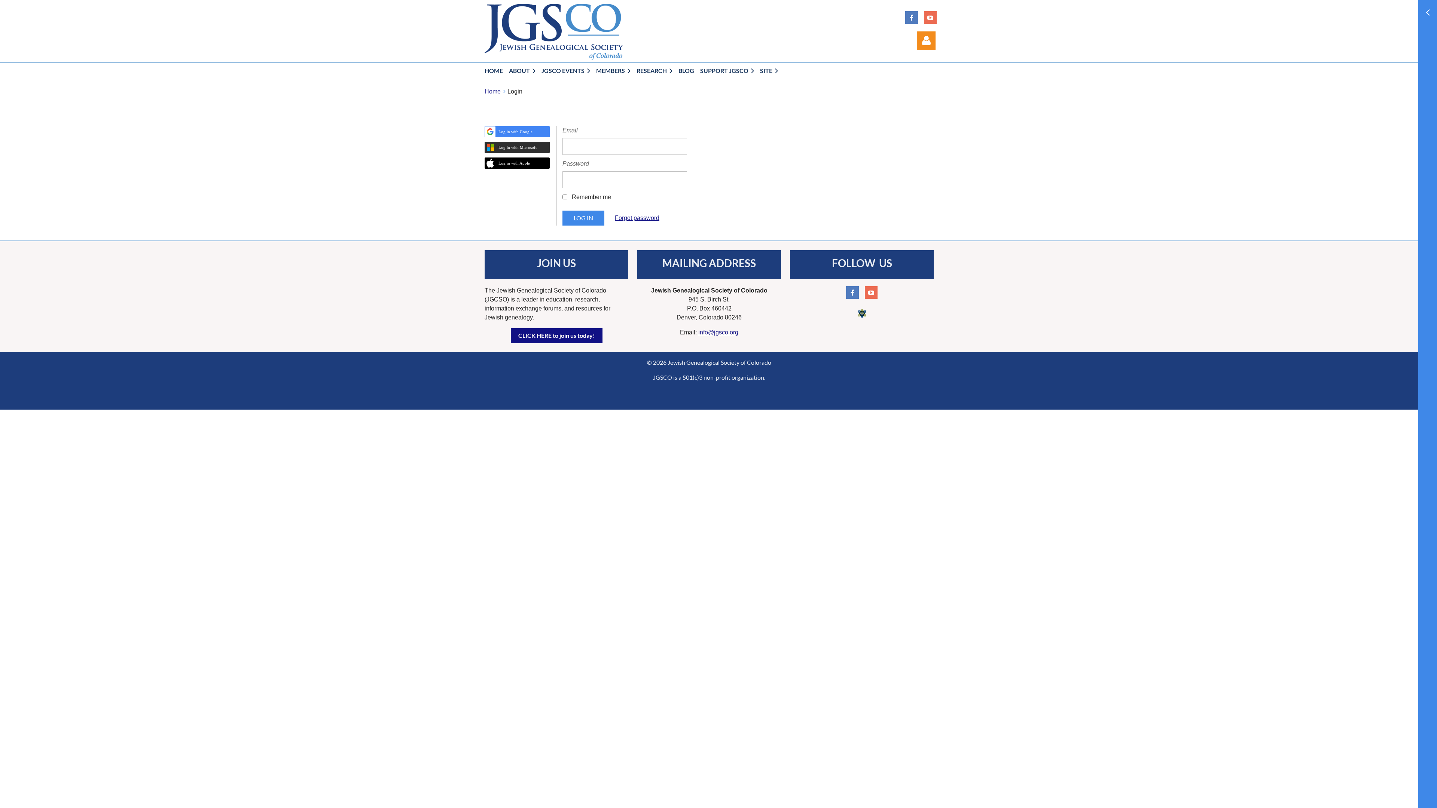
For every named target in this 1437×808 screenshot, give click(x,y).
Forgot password (637, 218)
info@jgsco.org (718, 332)
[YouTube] (930, 17)
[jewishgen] (862, 318)
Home (493, 91)
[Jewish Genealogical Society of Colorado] (554, 58)
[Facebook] (911, 17)
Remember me (591, 197)
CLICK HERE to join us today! (556, 335)
